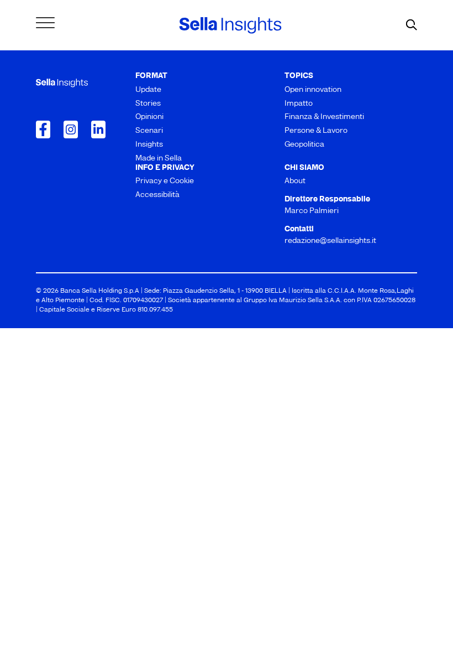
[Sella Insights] (230, 25)
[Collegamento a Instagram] (71, 129)
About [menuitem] (295, 181)
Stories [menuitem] (148, 104)
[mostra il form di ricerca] (411, 25)
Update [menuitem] (148, 90)
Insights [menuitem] (149, 145)
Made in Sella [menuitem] (158, 158)
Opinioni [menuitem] (149, 117)
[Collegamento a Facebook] (43, 129)
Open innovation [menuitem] (313, 90)
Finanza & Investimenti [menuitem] (324, 117)
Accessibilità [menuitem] (157, 195)
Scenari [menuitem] (149, 131)
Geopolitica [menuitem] (304, 145)
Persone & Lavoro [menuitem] (316, 131)
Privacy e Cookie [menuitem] (164, 181)
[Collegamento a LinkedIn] (98, 129)
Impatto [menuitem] (299, 104)
